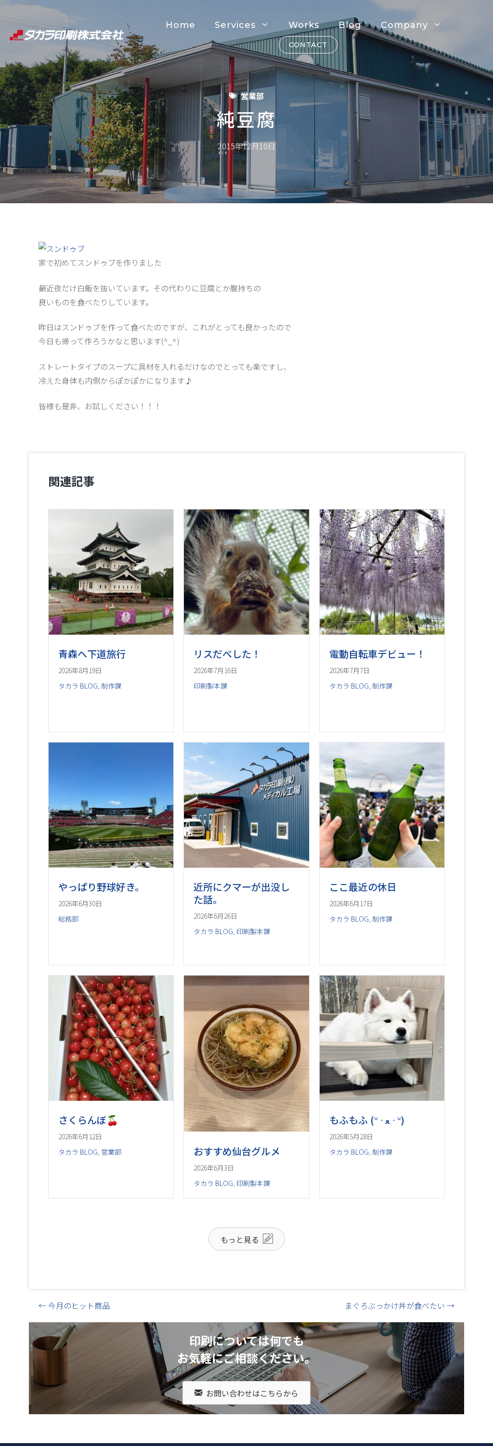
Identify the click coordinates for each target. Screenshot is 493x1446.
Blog (350, 25)
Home (180, 25)
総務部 (68, 919)
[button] (246, 1239)
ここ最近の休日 (363, 887)
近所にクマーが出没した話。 (242, 893)
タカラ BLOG (78, 685)
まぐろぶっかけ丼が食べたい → (399, 1305)
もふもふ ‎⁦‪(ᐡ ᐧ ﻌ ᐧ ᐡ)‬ (366, 1120)
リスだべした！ (227, 654)
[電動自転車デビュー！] (382, 631)
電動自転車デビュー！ (377, 654)
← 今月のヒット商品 (74, 1305)
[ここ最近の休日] (382, 864)
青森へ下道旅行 (92, 654)
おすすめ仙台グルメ (237, 1151)
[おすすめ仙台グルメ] (246, 1128)
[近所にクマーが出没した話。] (246, 864)
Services (235, 25)
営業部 (252, 96)
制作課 (111, 685)
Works (303, 25)
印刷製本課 (210, 685)
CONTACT (308, 44)
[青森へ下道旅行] (111, 631)
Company (404, 25)
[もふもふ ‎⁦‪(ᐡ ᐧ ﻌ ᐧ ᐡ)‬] (382, 1097)
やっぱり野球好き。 (101, 887)
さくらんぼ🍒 (88, 1120)
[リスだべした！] (246, 631)
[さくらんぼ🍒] (111, 1097)
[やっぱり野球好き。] (111, 864)
